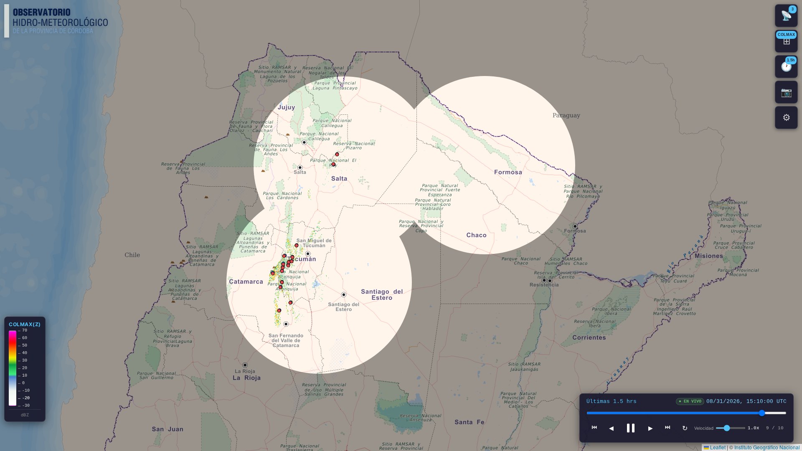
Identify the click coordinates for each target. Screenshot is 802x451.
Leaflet (717, 447)
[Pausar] (631, 428)
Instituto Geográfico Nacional (767, 447)
